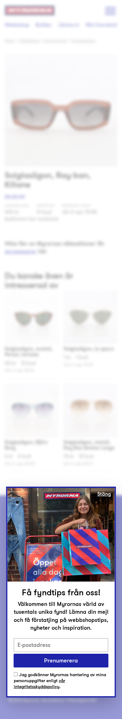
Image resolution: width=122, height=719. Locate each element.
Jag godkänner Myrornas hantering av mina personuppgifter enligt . (60, 681)
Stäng (104, 494)
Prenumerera (61, 661)
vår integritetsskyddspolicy (39, 684)
